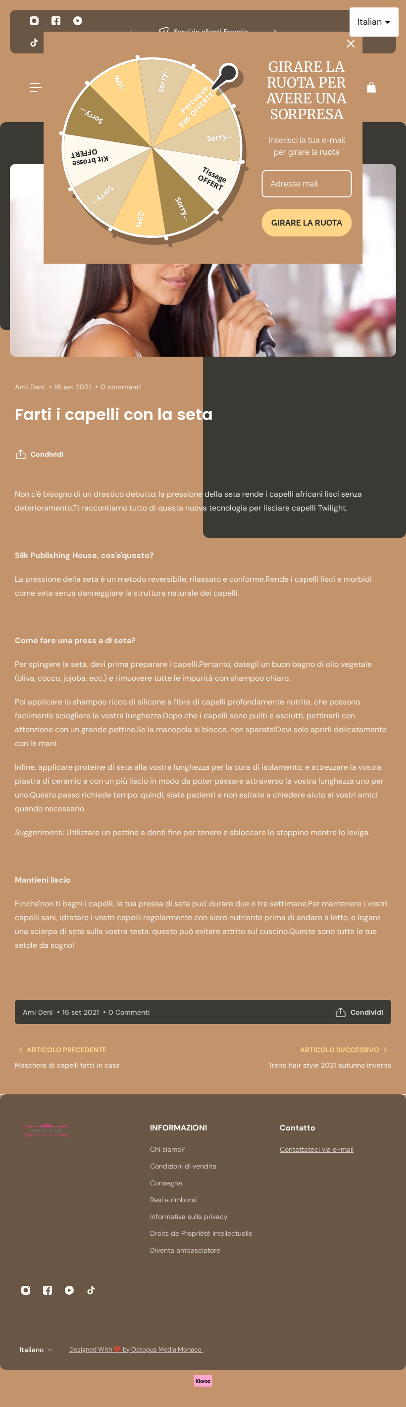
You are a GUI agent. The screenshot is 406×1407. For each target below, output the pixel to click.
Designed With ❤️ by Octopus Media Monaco (136, 1349)
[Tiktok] (34, 42)
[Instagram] (34, 21)
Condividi (47, 454)
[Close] (351, 43)
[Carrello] (370, 87)
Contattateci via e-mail (317, 1149)
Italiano (32, 1349)
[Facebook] (56, 21)
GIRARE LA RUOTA (306, 223)
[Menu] (36, 87)
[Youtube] (78, 21)
